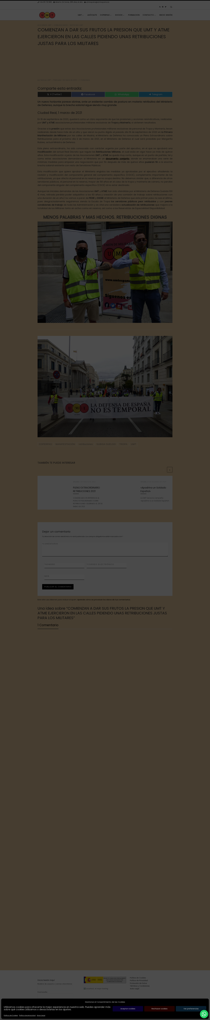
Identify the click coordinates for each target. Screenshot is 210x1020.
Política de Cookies (11, 1015)
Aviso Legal (41, 1015)
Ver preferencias (191, 1008)
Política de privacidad (27, 1015)
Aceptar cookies (127, 1008)
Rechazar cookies (159, 1008)
